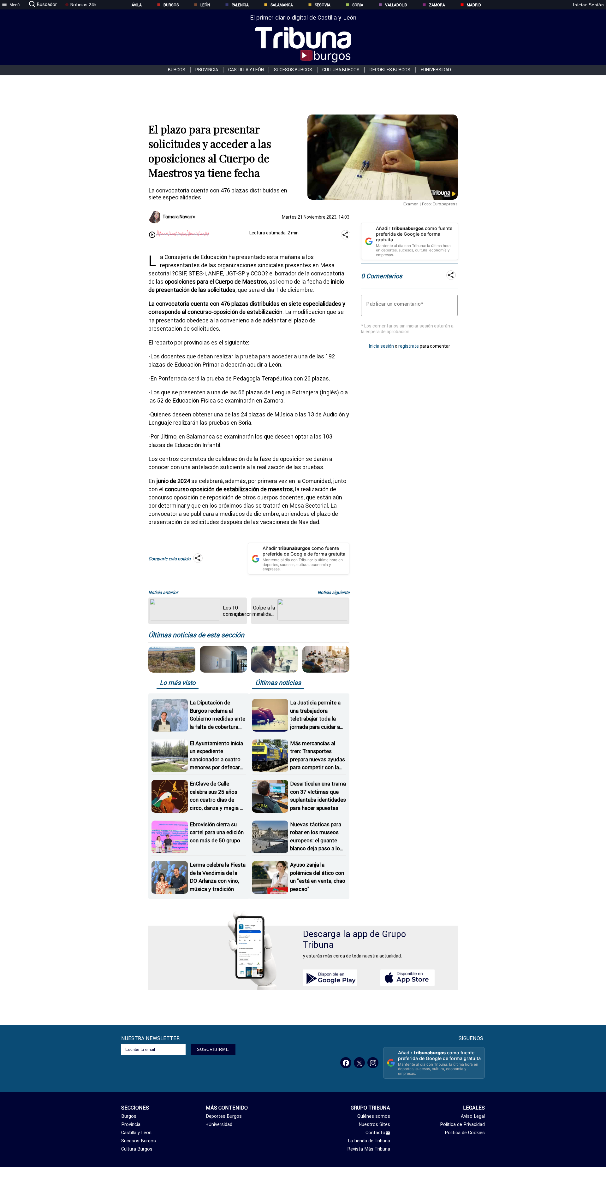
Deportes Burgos (390, 70)
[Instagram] (372, 1062)
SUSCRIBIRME (213, 1049)
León (205, 5)
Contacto (375, 1132)
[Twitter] (359, 1062)
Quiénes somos (373, 1116)
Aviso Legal (473, 1116)
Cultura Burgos (340, 70)
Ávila (137, 5)
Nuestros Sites (374, 1124)
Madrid (474, 5)
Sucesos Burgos (293, 70)
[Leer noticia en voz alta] (152, 235)
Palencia (240, 5)
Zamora (437, 5)
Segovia (322, 5)
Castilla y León (246, 70)
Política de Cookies (465, 1132)
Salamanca (281, 5)
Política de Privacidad (462, 1124)
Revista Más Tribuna (369, 1149)
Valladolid (396, 5)
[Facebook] (345, 1062)
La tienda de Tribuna (369, 1141)
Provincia (206, 70)
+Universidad (435, 70)
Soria (357, 5)
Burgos (171, 5)
